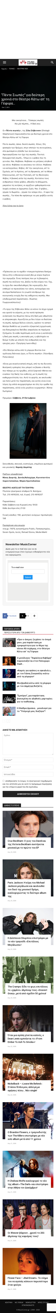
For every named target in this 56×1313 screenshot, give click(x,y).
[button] (4, 62)
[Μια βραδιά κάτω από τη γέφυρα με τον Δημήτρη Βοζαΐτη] (9, 686)
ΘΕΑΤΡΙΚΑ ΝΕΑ (22, 69)
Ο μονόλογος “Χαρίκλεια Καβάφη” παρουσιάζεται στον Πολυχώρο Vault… (34, 661)
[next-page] (8, 721)
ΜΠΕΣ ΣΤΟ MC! (43, 1302)
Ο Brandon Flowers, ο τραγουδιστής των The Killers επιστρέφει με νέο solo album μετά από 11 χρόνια (27, 1135)
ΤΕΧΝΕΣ (12, 69)
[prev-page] (4, 721)
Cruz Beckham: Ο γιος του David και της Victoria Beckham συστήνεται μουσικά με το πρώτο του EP (27, 844)
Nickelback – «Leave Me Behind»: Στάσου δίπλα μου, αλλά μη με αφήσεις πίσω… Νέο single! (25, 1087)
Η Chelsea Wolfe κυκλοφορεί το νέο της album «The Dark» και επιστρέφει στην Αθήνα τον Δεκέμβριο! (28, 1184)
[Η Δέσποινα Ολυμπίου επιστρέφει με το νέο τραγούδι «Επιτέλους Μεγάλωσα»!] (28, 926)
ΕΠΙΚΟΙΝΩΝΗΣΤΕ (28, 1305)
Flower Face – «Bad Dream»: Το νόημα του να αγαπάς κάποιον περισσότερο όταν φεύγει (28, 1281)
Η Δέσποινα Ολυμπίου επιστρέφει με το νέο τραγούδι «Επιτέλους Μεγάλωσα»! (28, 941)
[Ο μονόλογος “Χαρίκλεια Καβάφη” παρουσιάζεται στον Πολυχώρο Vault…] (9, 660)
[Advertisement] (28, 29)
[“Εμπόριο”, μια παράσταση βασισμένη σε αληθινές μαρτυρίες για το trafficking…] (9, 698)
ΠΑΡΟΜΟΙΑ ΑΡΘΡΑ (12, 629)
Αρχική (4, 69)
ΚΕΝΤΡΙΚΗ (8, 1302)
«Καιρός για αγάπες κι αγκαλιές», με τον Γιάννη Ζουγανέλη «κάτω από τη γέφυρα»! (34, 673)
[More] (34, 615)
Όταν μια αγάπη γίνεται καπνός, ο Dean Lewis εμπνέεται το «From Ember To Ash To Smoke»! (26, 1038)
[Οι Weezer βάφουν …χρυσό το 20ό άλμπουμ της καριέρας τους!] (28, 1217)
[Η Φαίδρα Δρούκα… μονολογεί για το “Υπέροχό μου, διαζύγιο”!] (9, 711)
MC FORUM (19, 1302)
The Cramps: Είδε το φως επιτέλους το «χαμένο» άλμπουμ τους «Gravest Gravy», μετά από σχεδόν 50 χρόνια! (28, 990)
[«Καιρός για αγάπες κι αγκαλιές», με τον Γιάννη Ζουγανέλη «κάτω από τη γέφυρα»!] (9, 673)
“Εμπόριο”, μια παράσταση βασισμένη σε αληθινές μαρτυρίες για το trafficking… (34, 698)
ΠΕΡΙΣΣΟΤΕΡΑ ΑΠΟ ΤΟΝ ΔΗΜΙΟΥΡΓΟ (19, 633)
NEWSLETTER (30, 1302)
